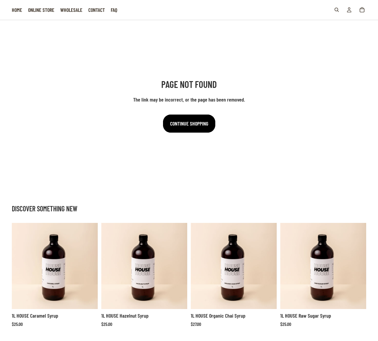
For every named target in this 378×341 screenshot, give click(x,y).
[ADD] (88, 300)
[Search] (336, 9)
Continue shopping (189, 123)
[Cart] (362, 9)
